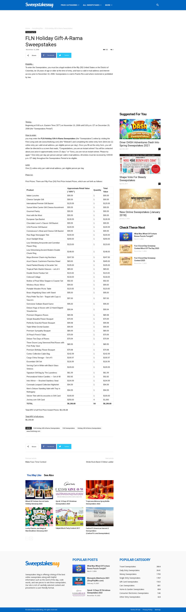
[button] (157, 5)
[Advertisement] (93, 19)
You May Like (34, 475)
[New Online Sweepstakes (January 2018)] (140, 199)
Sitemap (158, 610)
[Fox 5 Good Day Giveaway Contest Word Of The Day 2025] (126, 249)
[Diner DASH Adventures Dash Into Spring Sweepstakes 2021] (140, 129)
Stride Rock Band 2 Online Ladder (99, 462)
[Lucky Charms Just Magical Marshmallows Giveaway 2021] (39, 516)
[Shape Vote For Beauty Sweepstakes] (140, 164)
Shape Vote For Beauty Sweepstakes (133, 179)
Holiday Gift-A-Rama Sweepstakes (89, 428)
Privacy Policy (147, 610)
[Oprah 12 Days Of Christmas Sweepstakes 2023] (69, 489)
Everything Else (37, 28)
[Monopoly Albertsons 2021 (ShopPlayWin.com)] (79, 581)
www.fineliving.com (33, 431)
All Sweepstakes (91, 5)
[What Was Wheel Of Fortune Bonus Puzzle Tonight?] (126, 236)
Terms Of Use (135, 610)
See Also (49, 475)
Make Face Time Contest (35, 462)
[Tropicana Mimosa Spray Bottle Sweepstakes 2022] (99, 489)
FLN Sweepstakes (69, 428)
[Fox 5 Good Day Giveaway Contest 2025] (126, 261)
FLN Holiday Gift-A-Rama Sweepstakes (46, 428)
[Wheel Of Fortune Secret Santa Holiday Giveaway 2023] (39, 489)
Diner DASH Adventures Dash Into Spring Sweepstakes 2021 (139, 144)
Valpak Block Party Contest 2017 (68, 528)
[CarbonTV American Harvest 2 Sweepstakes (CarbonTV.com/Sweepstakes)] (99, 516)
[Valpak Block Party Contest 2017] (69, 516)
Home (27, 28)
